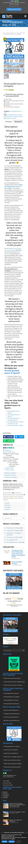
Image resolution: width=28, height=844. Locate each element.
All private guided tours (11, 33)
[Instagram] (5, 448)
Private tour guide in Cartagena (17, 562)
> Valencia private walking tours (11, 710)
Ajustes (18, 841)
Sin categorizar (10, 540)
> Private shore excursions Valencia (12, 678)
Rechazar (11, 841)
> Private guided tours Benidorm (11, 703)
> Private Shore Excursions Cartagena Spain (14, 681)
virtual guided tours (12, 115)
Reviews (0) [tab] (18, 121)
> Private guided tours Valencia (11, 693)
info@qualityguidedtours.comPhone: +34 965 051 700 (9, 776)
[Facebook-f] (10, 1)
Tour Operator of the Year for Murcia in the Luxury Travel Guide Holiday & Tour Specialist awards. (18, 554)
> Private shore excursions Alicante (11, 760)
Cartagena (8, 507)
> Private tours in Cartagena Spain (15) (12, 756)
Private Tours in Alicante (13, 528)
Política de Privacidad (7, 785)
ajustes (13, 838)
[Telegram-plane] (11, 448)
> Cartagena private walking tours (11, 713)
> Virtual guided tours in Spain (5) (11, 746)
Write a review (10, 470)
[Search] (23, 518)
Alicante (7, 503)
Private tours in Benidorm (13, 530)
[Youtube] (14, 1)
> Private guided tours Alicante (10, 700)
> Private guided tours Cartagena (11, 696)
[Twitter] (12, 1)
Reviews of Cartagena (11, 477)
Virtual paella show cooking (15, 425)
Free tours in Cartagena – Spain (17, 812)
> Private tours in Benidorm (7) (10, 753)
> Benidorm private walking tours (11, 720)
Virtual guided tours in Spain (14, 542)
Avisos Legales (6, 780)
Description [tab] (8, 121)
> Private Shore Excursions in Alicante (12, 685)
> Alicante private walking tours (11, 717)
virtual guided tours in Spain (11, 371)
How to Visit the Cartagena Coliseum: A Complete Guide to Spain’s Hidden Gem (17, 805)
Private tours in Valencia (13, 537)
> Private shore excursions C (10, 763)
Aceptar (4, 841)
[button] (21, 40)
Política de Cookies (7, 783)
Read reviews (9, 468)
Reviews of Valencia (10, 473)
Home (4, 33)
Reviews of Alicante (10, 475)
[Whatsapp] (16, 1)
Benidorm (8, 505)
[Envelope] (18, 1)
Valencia (7, 509)
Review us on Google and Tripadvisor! (15, 820)
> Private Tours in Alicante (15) (10, 750)
